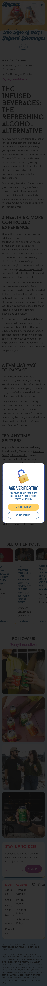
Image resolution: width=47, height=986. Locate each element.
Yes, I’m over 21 (23, 507)
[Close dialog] (45, 479)
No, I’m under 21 (23, 515)
